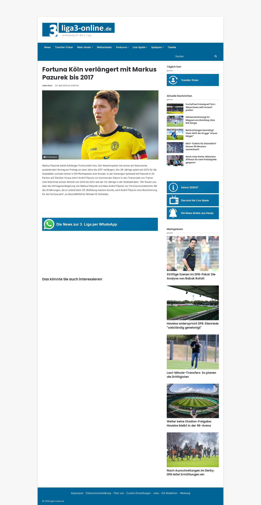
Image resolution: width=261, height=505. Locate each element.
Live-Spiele (139, 47)
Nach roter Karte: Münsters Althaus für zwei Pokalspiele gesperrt (201, 159)
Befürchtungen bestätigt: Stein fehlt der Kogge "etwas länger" (201, 133)
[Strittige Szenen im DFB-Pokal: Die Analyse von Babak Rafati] (193, 253)
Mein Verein (84, 47)
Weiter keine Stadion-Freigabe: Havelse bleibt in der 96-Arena (189, 423)
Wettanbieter (104, 47)
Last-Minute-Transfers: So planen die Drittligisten (191, 375)
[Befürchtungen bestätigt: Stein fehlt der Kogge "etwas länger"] (175, 134)
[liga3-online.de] (78, 30)
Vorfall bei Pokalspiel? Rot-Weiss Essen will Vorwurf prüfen (201, 107)
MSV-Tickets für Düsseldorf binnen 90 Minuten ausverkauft (201, 146)
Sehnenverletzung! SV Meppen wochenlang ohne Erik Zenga (200, 120)
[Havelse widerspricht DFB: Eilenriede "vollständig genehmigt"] (193, 302)
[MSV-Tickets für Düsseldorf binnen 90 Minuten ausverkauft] (175, 147)
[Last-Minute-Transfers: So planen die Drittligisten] (193, 352)
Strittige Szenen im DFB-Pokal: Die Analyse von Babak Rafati (191, 276)
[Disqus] (100, 441)
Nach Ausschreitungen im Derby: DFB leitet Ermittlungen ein (190, 472)
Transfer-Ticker (64, 47)
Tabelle (172, 47)
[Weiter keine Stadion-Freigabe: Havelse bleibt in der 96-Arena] (193, 401)
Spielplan (156, 47)
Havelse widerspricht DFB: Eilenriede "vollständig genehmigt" (193, 326)
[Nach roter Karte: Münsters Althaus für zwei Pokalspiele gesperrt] (175, 160)
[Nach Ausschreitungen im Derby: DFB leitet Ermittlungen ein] (193, 449)
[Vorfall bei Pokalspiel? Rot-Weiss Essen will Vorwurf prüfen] (175, 108)
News (47, 47)
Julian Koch (47, 85)
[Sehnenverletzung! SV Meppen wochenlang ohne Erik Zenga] (175, 121)
